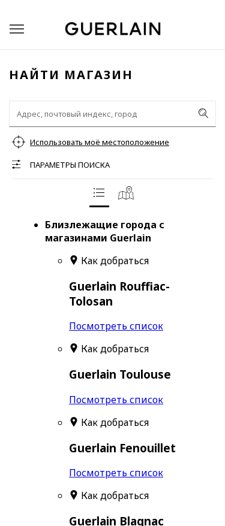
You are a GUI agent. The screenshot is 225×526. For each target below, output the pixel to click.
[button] (17, 29)
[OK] (203, 113)
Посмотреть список (116, 325)
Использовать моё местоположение (99, 142)
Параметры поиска (70, 164)
